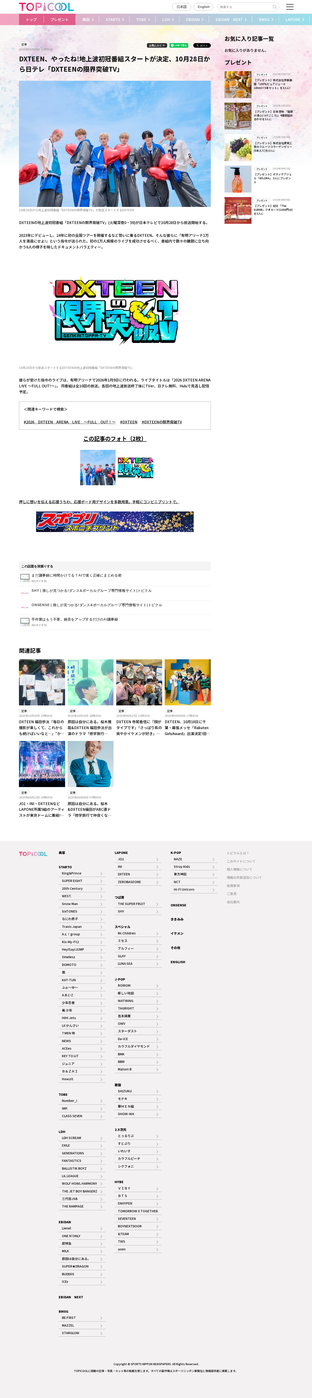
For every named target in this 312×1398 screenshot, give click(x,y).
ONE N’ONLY (71, 1236)
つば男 (119, 897)
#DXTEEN (128, 422)
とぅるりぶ (126, 1135)
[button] (18, 19)
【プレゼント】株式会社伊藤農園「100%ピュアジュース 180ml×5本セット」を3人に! (273, 84)
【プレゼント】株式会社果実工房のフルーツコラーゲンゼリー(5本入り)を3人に (273, 147)
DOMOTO (69, 964)
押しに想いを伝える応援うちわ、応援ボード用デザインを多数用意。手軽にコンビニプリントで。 (99, 501)
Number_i (69, 1100)
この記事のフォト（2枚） (115, 438)
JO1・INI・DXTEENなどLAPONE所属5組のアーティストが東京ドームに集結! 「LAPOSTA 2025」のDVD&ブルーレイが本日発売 (42, 818)
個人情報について (239, 869)
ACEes (66, 1048)
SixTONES (69, 911)
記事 (24, 44)
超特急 (66, 1243)
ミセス (122, 940)
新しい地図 (126, 993)
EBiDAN (193, 19)
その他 (175, 947)
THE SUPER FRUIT (131, 903)
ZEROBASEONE (129, 881)
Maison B (125, 1069)
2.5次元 (120, 1129)
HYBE (119, 1181)
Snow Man (70, 903)
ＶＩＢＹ (124, 1188)
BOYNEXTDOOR (130, 1226)
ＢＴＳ (122, 1195)
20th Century (72, 888)
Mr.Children (127, 933)
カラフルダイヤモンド (134, 1046)
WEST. (66, 896)
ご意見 (231, 893)
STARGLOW (70, 1332)
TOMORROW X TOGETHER (138, 1211)
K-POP (176, 852)
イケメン (177, 933)
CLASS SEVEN (72, 1116)
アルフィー (126, 948)
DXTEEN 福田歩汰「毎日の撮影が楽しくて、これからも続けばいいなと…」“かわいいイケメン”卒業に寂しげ (42, 730)
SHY (121, 911)
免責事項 (233, 885)
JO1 (121, 859)
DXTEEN (124, 874)
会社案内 (233, 902)
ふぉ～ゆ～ (70, 987)
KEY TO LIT (70, 1056)
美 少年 (67, 1010)
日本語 (182, 7)
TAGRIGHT (126, 1008)
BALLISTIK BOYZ (74, 1168)
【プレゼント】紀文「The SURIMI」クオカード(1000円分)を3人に (273, 209)
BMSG (264, 19)
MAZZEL (68, 1325)
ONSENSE (178, 905)
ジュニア (68, 1063)
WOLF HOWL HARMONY (79, 1183)
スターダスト (127, 1031)
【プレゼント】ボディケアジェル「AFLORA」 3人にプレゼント (273, 178)
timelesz (68, 957)
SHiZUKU (125, 1091)
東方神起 (180, 874)
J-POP (120, 979)
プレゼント (59, 19)
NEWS (66, 1040)
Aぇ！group (71, 934)
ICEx (65, 1281)
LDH (166, 19)
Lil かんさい (70, 1025)
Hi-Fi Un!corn (184, 889)
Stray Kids (182, 866)
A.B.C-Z (67, 995)
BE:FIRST (69, 1317)
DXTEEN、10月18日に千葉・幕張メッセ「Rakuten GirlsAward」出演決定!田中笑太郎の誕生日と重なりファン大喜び (187, 733)
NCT (177, 881)
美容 (86, 19)
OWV (121, 1023)
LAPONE (293, 19)
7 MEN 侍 (68, 1033)
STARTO (113, 19)
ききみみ (177, 919)
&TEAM (123, 1233)
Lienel (66, 1228)
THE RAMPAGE (73, 1206)
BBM (121, 1061)
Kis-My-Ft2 (70, 941)
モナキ (122, 1098)
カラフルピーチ (129, 1158)
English (204, 7)
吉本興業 (124, 1016)
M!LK (65, 1251)
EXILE (66, 1145)
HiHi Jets (69, 1017)
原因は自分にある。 (76, 1258)
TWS (121, 1241)
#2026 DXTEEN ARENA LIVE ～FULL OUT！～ (70, 422)
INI (120, 866)
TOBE (141, 19)
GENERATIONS (73, 1153)
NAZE (178, 859)
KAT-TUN (69, 980)
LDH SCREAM (71, 1137)
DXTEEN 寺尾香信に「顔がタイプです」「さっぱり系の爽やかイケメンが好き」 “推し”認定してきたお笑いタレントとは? (139, 733)
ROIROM (124, 985)
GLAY (122, 956)
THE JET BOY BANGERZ (79, 1191)
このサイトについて (241, 861)
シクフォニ (126, 1166)
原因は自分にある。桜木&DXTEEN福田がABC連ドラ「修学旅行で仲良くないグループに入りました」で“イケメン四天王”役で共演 (89, 815)
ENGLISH (178, 962)
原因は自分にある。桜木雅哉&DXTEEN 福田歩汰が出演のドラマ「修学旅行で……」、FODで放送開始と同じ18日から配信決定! (90, 733)
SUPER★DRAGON (75, 1266)
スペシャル (122, 926)
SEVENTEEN (127, 1218)
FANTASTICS (71, 1160)
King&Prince (71, 873)
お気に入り (155, 45)
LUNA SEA (125, 963)
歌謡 (118, 1084)
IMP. (65, 1108)
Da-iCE (123, 1038)
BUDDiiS (68, 1274)
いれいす (124, 1151)
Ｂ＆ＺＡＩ (70, 1071)
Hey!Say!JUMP (73, 949)
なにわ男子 (70, 918)
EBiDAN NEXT (229, 19)
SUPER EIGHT (72, 880)
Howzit (67, 1079)
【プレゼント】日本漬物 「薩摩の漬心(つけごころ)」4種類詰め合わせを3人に (273, 115)
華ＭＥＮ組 (126, 1106)
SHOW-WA (126, 1113)
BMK (121, 1054)
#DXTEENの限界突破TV (162, 422)
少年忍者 (68, 1002)
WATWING (125, 1000)
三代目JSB (69, 1198)
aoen (122, 1249)
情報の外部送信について (244, 877)
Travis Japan (72, 926)
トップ (31, 19)
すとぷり (124, 1143)
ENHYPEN (125, 1203)
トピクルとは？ (238, 853)
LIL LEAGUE (70, 1176)
